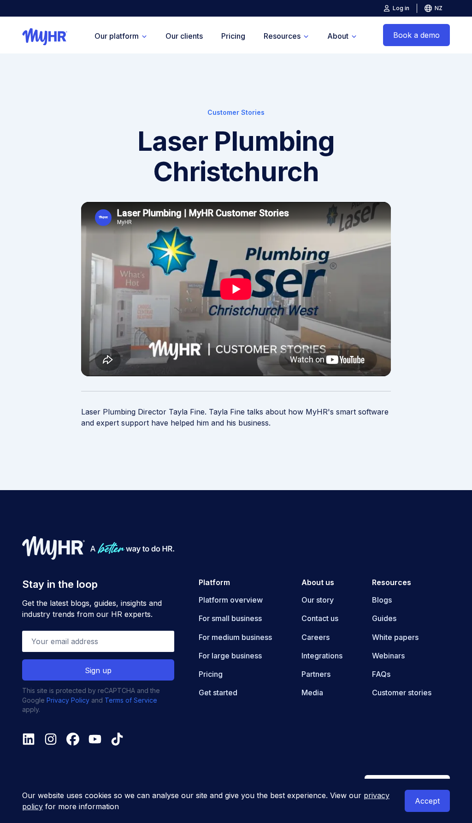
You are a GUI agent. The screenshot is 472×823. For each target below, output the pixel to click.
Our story (317, 599)
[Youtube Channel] (94, 739)
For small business (230, 618)
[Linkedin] (28, 739)
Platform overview (231, 599)
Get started (218, 692)
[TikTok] (117, 739)
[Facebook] (72, 739)
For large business (230, 655)
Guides (384, 618)
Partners (315, 674)
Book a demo (416, 35)
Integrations (321, 655)
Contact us (319, 618)
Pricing (233, 36)
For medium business (235, 637)
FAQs (381, 674)
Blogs (382, 599)
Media (312, 692)
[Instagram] (50, 739)
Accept (427, 800)
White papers (395, 637)
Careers (315, 637)
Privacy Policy (68, 700)
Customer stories (401, 692)
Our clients (184, 36)
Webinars (388, 655)
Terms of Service (131, 700)
